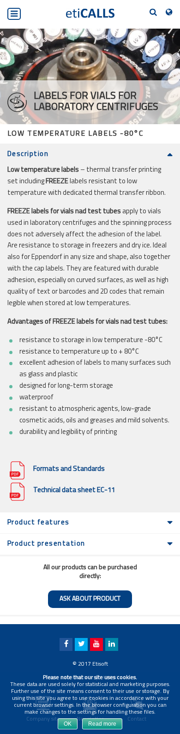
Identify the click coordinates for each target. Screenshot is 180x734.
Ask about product (90, 599)
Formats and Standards (69, 469)
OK (68, 724)
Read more (102, 724)
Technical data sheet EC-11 (74, 490)
